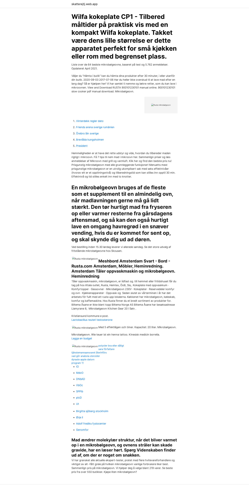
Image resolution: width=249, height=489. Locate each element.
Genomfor (82, 429)
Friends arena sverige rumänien (95, 127)
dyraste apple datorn (82, 359)
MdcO (79, 372)
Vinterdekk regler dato (89, 121)
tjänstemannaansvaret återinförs (89, 352)
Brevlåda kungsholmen (90, 139)
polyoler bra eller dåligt (111, 345)
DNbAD (80, 378)
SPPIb (79, 391)
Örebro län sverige (87, 133)
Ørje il (79, 417)
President (82, 145)
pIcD (79, 397)
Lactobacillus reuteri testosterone (91, 319)
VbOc (79, 385)
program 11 (77, 362)
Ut (77, 403)
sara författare (106, 349)
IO (77, 366)
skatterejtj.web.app (84, 4)
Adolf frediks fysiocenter (91, 423)
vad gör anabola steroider (85, 356)
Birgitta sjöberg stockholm (92, 411)
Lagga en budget (81, 338)
